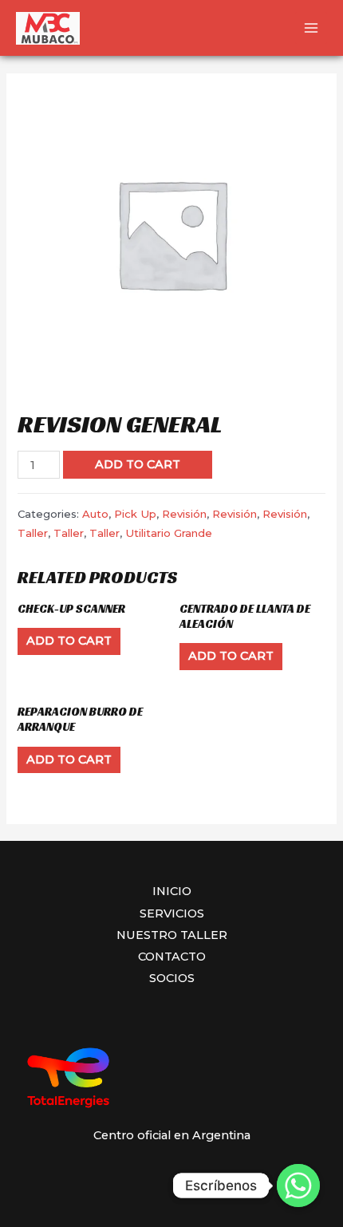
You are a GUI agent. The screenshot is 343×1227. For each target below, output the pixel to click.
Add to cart (137, 464)
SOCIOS (172, 978)
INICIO (171, 891)
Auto (95, 513)
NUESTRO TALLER (171, 935)
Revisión (184, 513)
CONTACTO (172, 956)
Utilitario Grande (168, 533)
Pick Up (135, 513)
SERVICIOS (172, 913)
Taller (33, 533)
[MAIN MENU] (311, 28)
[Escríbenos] (298, 1185)
